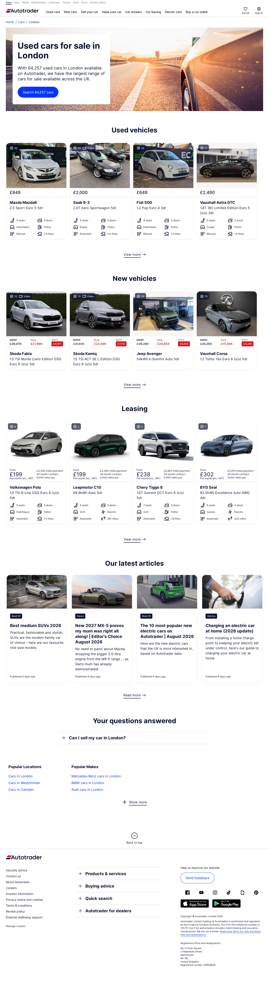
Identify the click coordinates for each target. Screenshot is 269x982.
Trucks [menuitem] (66, 2)
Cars (21, 22)
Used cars (53, 12)
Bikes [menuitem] (25, 2)
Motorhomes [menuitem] (38, 2)
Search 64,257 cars (38, 92)
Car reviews (133, 12)
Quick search (98, 898)
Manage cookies (15, 926)
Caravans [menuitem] (54, 2)
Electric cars (173, 12)
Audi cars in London (87, 789)
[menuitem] (53, 12)
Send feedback (198, 878)
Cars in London (20, 776)
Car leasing (153, 12)
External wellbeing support (24, 917)
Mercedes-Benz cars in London (96, 776)
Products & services (105, 873)
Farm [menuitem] (76, 2)
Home (10, 22)
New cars (70, 12)
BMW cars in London (87, 783)
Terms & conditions (19, 905)
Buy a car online (197, 12)
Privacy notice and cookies (24, 899)
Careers (11, 888)
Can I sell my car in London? (97, 737)
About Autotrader (18, 882)
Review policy (15, 911)
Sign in (259, 12)
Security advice (16, 870)
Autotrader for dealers (108, 910)
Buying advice (99, 886)
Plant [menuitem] (84, 2)
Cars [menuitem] (9, 2)
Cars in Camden (21, 789)
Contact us (13, 876)
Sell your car (89, 12)
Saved (245, 12)
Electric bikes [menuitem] (98, 2)
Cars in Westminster (24, 783)
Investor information (19, 894)
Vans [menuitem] (17, 2)
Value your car (111, 12)
